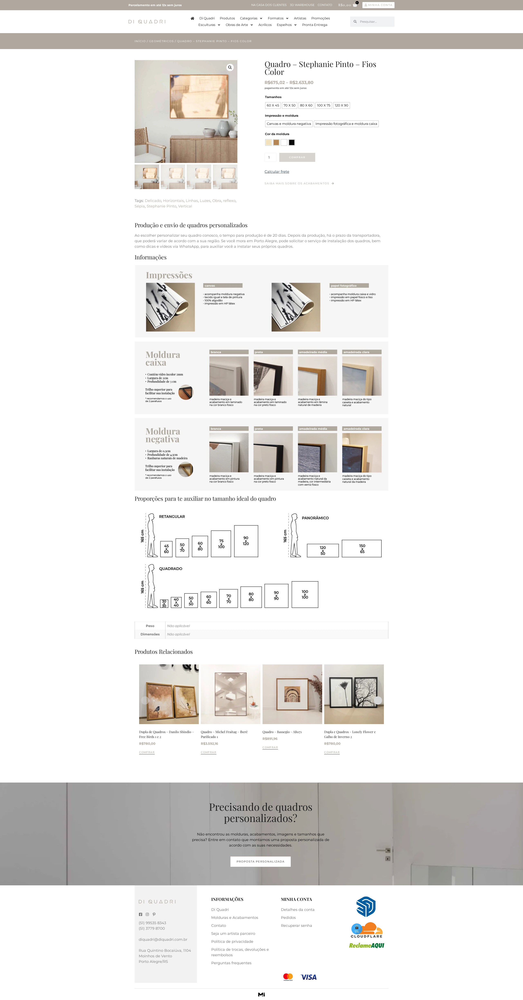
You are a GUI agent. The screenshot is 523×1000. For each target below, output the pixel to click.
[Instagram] (147, 914)
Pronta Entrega (314, 25)
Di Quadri (207, 18)
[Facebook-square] (140, 914)
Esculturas (206, 25)
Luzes (205, 200)
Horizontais (173, 200)
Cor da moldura (277, 134)
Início (140, 41)
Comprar (297, 157)
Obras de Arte (237, 25)
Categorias (248, 18)
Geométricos (161, 41)
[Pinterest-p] (154, 914)
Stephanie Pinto (161, 206)
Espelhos (284, 25)
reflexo (229, 200)
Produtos (227, 18)
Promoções (320, 18)
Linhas (192, 200)
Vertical (185, 206)
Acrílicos (265, 25)
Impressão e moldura (281, 116)
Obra (216, 200)
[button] (230, 67)
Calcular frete (277, 171)
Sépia (140, 206)
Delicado (153, 200)
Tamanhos (273, 97)
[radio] (272, 105)
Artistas (300, 18)
